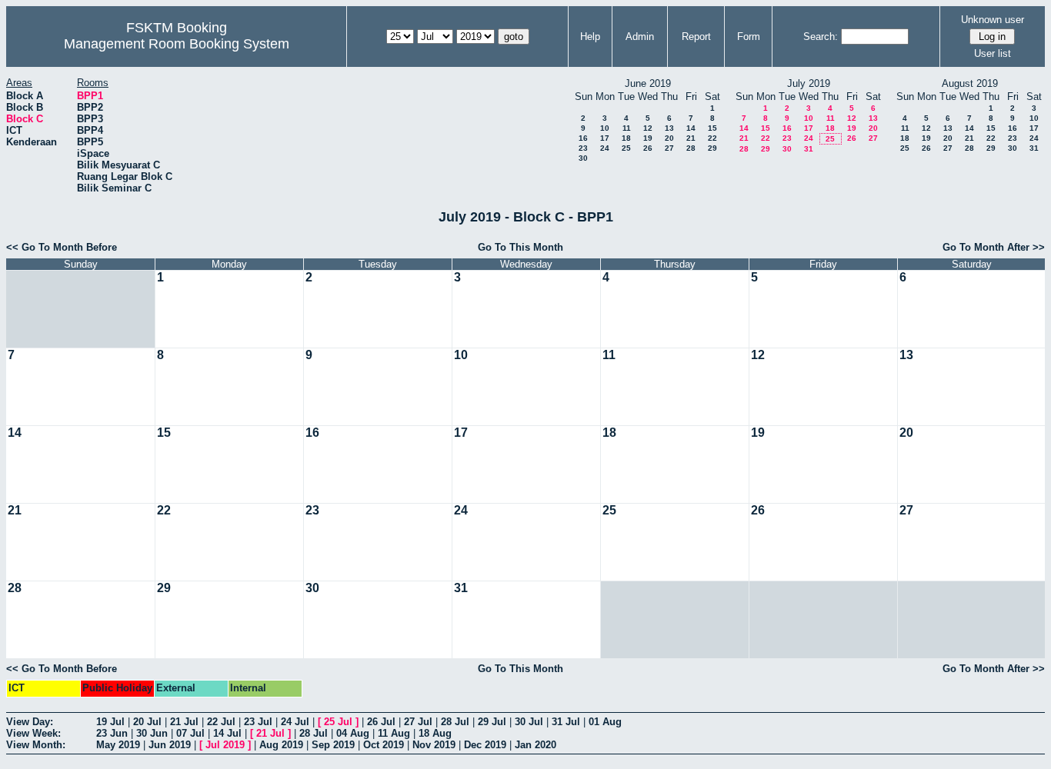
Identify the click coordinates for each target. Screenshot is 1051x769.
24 (604, 148)
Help (590, 36)
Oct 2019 (383, 745)
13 (669, 128)
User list (992, 53)
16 (583, 138)
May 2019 (118, 745)
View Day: (29, 721)
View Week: (33, 733)
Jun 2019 (169, 745)
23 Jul (258, 721)
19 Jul (110, 721)
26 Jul (381, 721)
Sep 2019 (333, 745)
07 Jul (190, 733)
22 (712, 138)
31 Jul (566, 721)
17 (604, 138)
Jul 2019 (225, 745)
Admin (640, 36)
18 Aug (435, 733)
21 (691, 138)
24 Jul (295, 721)
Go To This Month (520, 247)
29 (712, 148)
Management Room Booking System (176, 44)
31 (808, 149)
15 (712, 128)
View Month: (35, 745)
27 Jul (418, 721)
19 (647, 138)
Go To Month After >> (994, 247)
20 (669, 138)
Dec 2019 (485, 745)
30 (583, 158)
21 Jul (184, 721)
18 (626, 138)
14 (691, 128)
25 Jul (338, 721)
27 (669, 148)
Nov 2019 (433, 745)
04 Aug (352, 733)
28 (691, 148)
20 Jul (147, 721)
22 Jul (221, 721)
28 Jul (455, 721)
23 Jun (112, 733)
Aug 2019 (281, 745)
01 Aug (605, 721)
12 (647, 128)
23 (583, 148)
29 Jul (492, 721)
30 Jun (152, 733)
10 (604, 128)
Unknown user (992, 19)
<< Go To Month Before (61, 247)
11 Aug (394, 733)
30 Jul (529, 721)
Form (748, 36)
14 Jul (227, 733)
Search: (820, 36)
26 (647, 148)
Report (696, 36)
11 (626, 128)
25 (626, 148)
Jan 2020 (535, 745)
